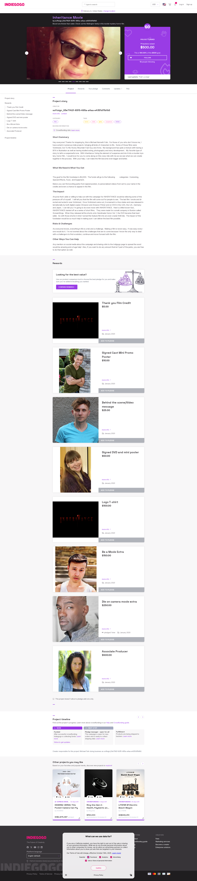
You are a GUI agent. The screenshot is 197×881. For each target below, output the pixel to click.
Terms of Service (45, 874)
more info (56, 114)
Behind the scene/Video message (19, 114)
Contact (135, 839)
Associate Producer (14, 131)
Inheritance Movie (68, 17)
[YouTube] (35, 847)
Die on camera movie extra (17, 128)
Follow (147, 58)
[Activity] (175, 4)
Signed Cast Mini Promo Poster (18, 110)
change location (109, 11)
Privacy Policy (32, 874)
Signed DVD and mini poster (17, 117)
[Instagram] (38, 847)
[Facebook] (28, 847)
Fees (157, 839)
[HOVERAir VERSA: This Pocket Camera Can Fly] (66, 783)
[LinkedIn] (42, 847)
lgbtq (100, 122)
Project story (9, 98)
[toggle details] (80, 819)
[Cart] (169, 4)
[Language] (164, 4)
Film (55, 122)
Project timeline (10, 138)
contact (64, 114)
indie (93, 122)
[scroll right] (120, 53)
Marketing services (163, 841)
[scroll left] (26, 53)
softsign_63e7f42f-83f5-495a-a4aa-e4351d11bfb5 (76, 21)
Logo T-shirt (11, 121)
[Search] (84, 4)
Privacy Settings (60, 874)
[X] (31, 847)
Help (108, 723)
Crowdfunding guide (121, 723)
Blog (133, 844)
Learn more (100, 739)
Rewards (8, 103)
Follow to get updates (62, 742)
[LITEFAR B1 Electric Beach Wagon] (130, 783)
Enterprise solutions (163, 847)
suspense (109, 122)
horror (86, 122)
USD (154, 4)
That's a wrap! (138, 77)
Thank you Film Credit (15, 107)
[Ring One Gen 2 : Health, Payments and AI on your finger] (98, 783)
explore (109, 765)
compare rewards (66, 287)
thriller (118, 122)
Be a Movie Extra (13, 124)
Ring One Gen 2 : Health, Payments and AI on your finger (98, 808)
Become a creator (162, 844)
